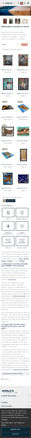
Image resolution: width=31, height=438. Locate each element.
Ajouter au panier (11, 65)
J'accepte (15, 434)
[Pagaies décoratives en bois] (22, 225)
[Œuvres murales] (22, 241)
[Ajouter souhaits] (4, 65)
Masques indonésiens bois (8, 233)
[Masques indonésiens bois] (8, 225)
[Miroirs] (8, 212)
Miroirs (8, 219)
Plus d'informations (7, 423)
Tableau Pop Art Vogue (8, 93)
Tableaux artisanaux (22, 219)
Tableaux (8, 248)
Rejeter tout (15, 429)
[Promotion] (5, 379)
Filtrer (24, 45)
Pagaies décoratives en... (22, 233)
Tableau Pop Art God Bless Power (12, 70)
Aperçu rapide (7, 65)
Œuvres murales (22, 248)
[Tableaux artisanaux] (22, 212)
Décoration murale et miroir (13, 374)
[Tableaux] (8, 241)
